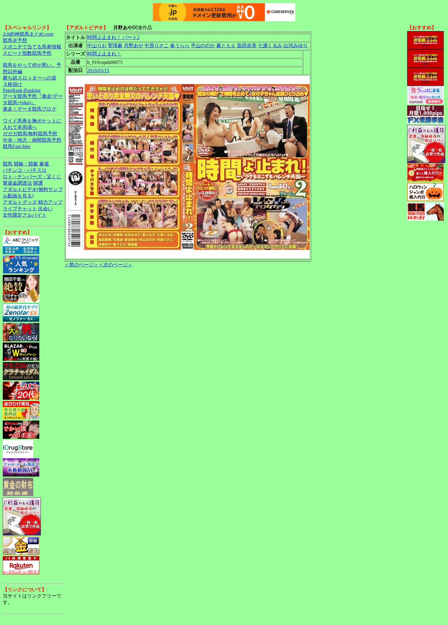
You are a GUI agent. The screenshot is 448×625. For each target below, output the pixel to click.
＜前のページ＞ (81, 264)
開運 (38, 183)
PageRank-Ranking (22, 90)
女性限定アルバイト (25, 215)
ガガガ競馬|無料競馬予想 (30, 133)
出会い (45, 208)
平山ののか (203, 45)
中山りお (97, 45)
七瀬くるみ (270, 45)
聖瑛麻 (115, 45)
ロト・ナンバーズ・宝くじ (32, 176)
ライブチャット (20, 208)
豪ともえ (226, 45)
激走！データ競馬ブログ (29, 109)
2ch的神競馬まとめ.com (28, 34)
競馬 (7, 163)
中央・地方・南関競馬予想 (32, 140)
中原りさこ (156, 45)
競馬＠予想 (15, 40)
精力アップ (50, 202)
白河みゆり (295, 45)
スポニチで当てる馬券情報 (32, 46)
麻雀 (44, 163)
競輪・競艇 (26, 163)
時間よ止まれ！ (104, 53)
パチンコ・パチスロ (25, 170)
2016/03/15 (98, 70)
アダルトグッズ (20, 202)
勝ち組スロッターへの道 (29, 77)
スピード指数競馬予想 (27, 53)
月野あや (133, 45)
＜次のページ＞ (115, 264)
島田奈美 (247, 45)
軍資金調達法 (17, 183)
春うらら (180, 45)
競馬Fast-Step (16, 146)
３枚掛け (12, 84)
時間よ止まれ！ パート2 (113, 37)
